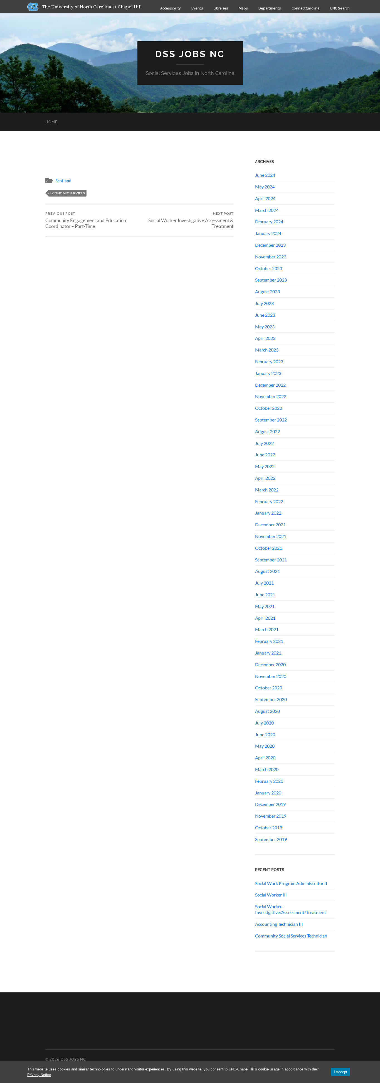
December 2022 (270, 384)
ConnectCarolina (305, 8)
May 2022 (265, 466)
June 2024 (265, 175)
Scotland (63, 180)
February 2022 (269, 501)
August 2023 (267, 291)
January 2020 (268, 792)
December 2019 (270, 804)
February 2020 (269, 781)
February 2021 (269, 641)
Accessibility (170, 8)
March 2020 (266, 769)
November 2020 (270, 676)
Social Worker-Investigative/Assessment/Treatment (290, 909)
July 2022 (264, 443)
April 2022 (265, 478)
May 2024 (265, 186)
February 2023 (269, 361)
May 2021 (265, 606)
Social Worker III (271, 894)
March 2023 (266, 349)
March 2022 (266, 489)
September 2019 (271, 839)
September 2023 (271, 279)
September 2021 (271, 559)
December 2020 (270, 664)
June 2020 (265, 734)
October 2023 (268, 268)
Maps (243, 8)
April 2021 (265, 618)
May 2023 (265, 326)
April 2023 (265, 338)
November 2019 (270, 815)
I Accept (340, 1072)
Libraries (221, 8)
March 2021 (266, 629)
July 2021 (264, 582)
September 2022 (271, 419)
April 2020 (265, 757)
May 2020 (265, 745)
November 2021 (270, 536)
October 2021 (268, 548)
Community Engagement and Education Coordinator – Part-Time (85, 220)
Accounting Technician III (279, 924)
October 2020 (268, 687)
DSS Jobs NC (190, 54)
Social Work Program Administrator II (291, 883)
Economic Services (67, 193)
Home (51, 122)
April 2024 (265, 198)
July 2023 (264, 303)
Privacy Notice (39, 1075)
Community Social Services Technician (291, 935)
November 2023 (270, 256)
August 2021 (267, 571)
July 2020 (264, 722)
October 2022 (268, 408)
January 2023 (268, 373)
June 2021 (265, 594)
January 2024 (268, 233)
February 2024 (269, 221)
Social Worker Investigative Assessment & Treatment (190, 220)
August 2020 (267, 711)
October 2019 (268, 827)
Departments (269, 8)
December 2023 (270, 245)
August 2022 (267, 431)
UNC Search (340, 8)
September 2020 (271, 699)
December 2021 (270, 524)
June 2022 (265, 454)
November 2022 (270, 396)
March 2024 (266, 210)
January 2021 (268, 652)
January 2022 (268, 512)
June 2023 (265, 315)
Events (197, 8)
